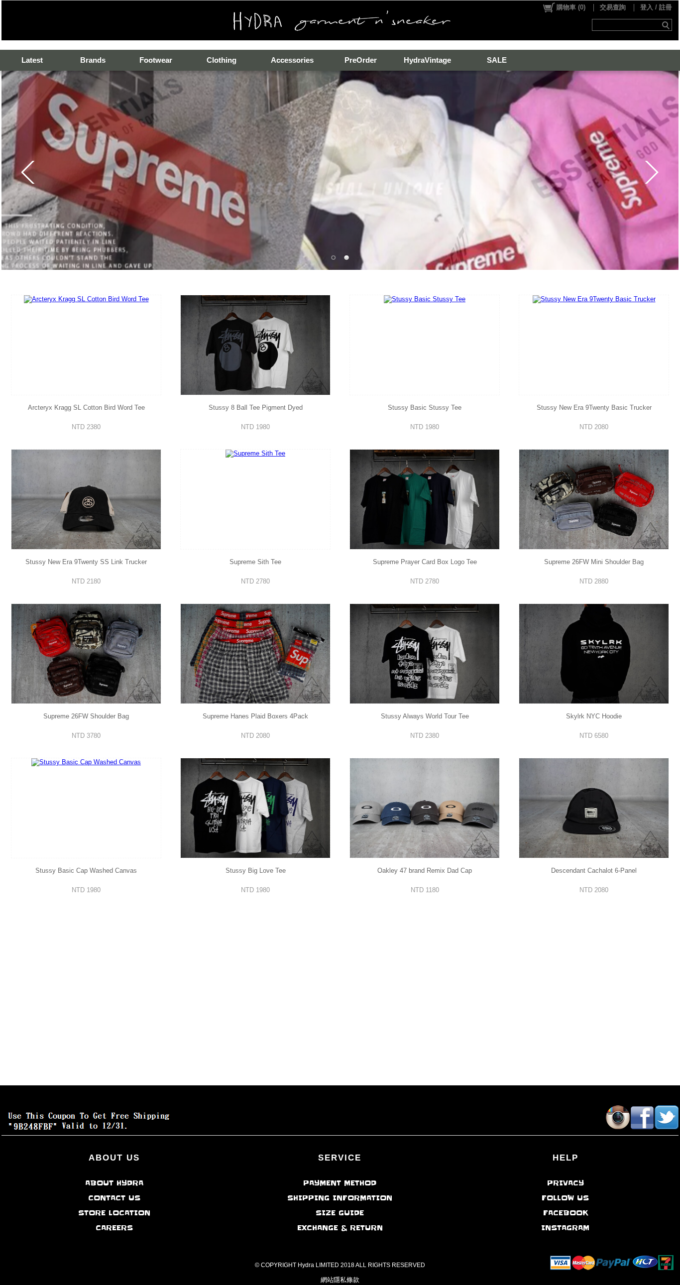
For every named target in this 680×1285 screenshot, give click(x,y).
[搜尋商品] (667, 24)
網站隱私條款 (340, 1280)
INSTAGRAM (565, 1228)
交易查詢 (613, 7)
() (571, 7)
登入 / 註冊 (656, 7)
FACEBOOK (565, 1213)
